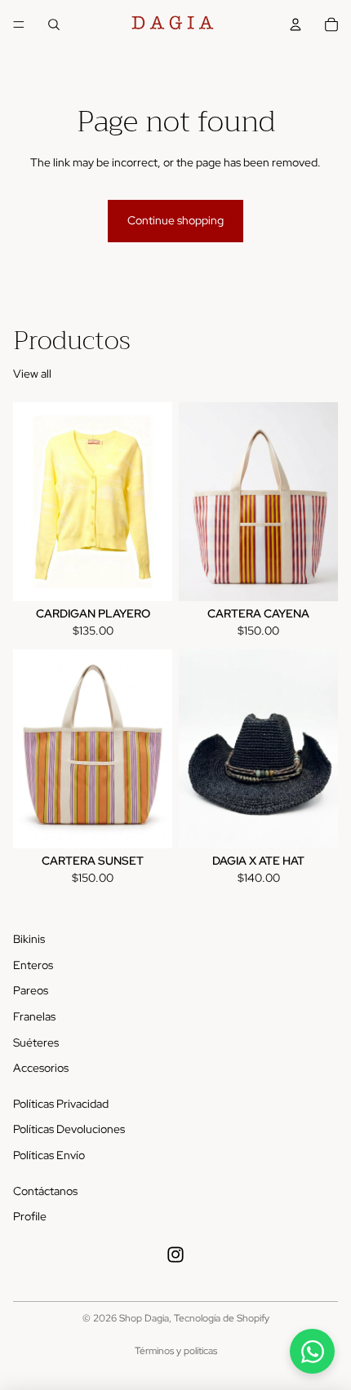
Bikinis (29, 939)
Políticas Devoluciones (69, 1129)
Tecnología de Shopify (221, 1318)
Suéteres (36, 1042)
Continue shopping (175, 220)
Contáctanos (45, 1191)
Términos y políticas (176, 1350)
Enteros (33, 965)
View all (32, 373)
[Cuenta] (295, 24)
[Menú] (19, 24)
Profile (30, 1216)
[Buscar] (54, 24)
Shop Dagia (144, 1318)
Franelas (34, 1016)
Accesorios (41, 1067)
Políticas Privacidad (61, 1103)
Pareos (30, 990)
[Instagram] (175, 1254)
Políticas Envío (49, 1155)
